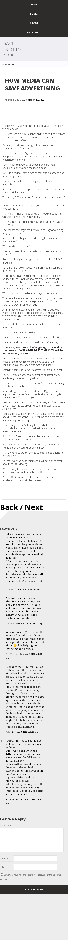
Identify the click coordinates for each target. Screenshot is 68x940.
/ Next (31, 507)
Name (5, 858)
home (34, 4)
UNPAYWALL (34, 32)
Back (9, 507)
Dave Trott (40, 100)
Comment (7, 825)
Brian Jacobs (12, 799)
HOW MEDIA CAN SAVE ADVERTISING (32, 84)
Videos (34, 22)
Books (34, 13)
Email (4, 866)
